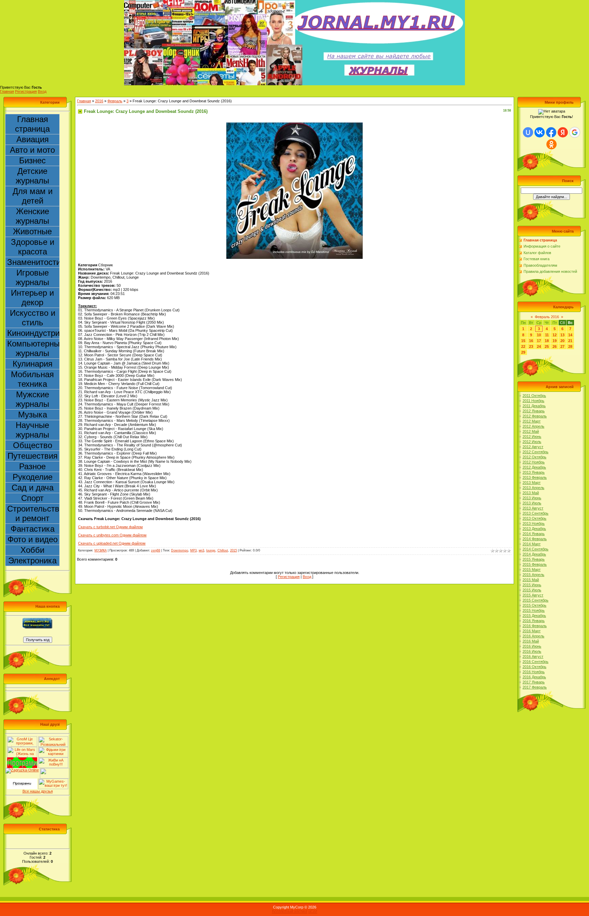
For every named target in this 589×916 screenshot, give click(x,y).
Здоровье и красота (32, 246)
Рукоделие (32, 477)
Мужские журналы (32, 399)
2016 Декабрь (534, 677)
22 (523, 346)
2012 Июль (532, 442)
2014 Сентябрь (535, 549)
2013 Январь (534, 472)
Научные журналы (32, 429)
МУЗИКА (100, 550)
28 (570, 346)
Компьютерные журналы (33, 348)
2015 (233, 550)
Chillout (222, 550)
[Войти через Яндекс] (563, 132)
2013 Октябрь (534, 518)
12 (555, 335)
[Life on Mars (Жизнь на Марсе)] (22, 749)
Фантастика (33, 528)
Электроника (32, 560)
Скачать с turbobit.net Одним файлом (110, 527)
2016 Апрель (533, 636)
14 (570, 335)
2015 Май (531, 580)
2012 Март (532, 421)
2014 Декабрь (534, 554)
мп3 (201, 550)
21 (570, 341)
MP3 (193, 550)
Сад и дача (33, 487)
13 (562, 335)
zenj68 (155, 550)
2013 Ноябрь (534, 523)
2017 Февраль (535, 687)
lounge (210, 550)
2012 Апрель (533, 426)
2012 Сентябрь (535, 452)
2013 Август (533, 508)
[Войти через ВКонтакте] (539, 132)
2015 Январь (534, 559)
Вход (42, 91)
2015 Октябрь (534, 605)
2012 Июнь (532, 436)
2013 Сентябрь (535, 513)
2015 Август (533, 595)
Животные (32, 231)
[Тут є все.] (53, 749)
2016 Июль (532, 651)
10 (539, 335)
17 (539, 341)
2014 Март (532, 544)
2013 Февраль (535, 477)
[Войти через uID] (528, 132)
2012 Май (531, 431)
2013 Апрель (533, 488)
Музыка (32, 414)
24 (539, 346)
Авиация (32, 139)
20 (562, 341)
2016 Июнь (532, 646)
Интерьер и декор (32, 297)
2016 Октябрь (534, 667)
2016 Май (531, 641)
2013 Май (531, 493)
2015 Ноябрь (534, 610)
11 (547, 335)
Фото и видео (32, 539)
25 (547, 346)
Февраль (114, 101)
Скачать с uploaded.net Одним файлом (112, 543)
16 (531, 341)
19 (555, 341)
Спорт (32, 498)
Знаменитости (33, 262)
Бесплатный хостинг (289, 911)
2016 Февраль (535, 626)
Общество (32, 445)
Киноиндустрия (33, 333)
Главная (7, 91)
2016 (99, 101)
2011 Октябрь (534, 396)
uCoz (312, 911)
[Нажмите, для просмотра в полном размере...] (294, 124)
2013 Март (532, 483)
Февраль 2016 (547, 317)
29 (523, 352)
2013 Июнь (532, 498)
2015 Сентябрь (535, 600)
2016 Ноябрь (534, 672)
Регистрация (26, 91)
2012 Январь (534, 411)
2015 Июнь (532, 585)
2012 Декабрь (534, 467)
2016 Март (532, 631)
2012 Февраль (535, 416)
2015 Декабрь (534, 616)
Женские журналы (32, 216)
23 (531, 346)
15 (523, 341)
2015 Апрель (533, 575)
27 (562, 346)
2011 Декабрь (534, 406)
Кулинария (32, 363)
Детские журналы (32, 175)
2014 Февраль (535, 539)
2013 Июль (532, 503)
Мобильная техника (32, 379)
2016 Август (533, 656)
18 (547, 341)
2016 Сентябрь (535, 662)
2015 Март (532, 569)
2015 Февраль (535, 564)
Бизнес (32, 160)
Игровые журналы (32, 277)
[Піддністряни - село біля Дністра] (55, 770)
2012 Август (533, 447)
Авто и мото (32, 149)
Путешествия (32, 455)
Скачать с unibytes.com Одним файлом (112, 535)
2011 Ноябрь (533, 401)
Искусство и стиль (32, 317)
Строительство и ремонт (33, 513)
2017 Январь (534, 682)
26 (555, 346)
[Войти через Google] (574, 132)
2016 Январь (534, 621)
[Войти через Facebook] (551, 132)
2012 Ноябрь (534, 462)
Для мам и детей (32, 196)
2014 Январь (534, 534)
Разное (32, 466)
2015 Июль (532, 590)
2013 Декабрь (534, 529)
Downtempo (179, 550)
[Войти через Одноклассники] (551, 144)
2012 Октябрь (534, 457)
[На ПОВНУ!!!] (53, 759)
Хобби (32, 550)
